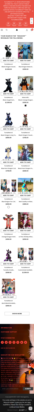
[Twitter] (6, 342)
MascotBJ (25, 97)
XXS (3, 193)
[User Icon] (27, 30)
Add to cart (8, 61)
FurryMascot (8, 64)
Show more (17, 314)
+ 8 (30, 261)
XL (27, 91)
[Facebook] (2, 342)
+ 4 (13, 160)
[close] (32, 11)
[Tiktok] (25, 342)
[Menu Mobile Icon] (2, 30)
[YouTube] (21, 342)
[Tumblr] (17, 342)
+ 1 (30, 91)
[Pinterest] (13, 342)
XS (3, 58)
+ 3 (14, 193)
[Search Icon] (6, 30)
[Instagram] (10, 342)
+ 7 (13, 58)
